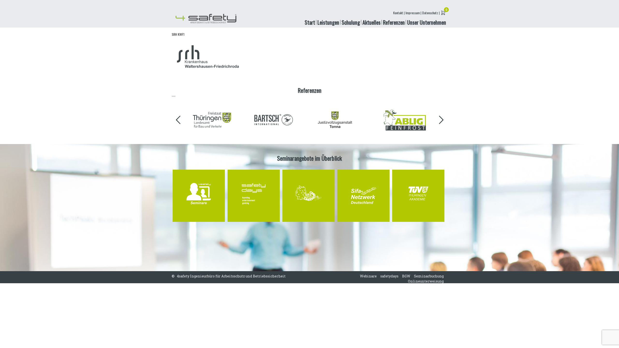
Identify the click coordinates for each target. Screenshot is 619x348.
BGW (406, 276)
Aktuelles (371, 22)
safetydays (389, 276)
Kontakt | (399, 12)
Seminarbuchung (429, 276)
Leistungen (328, 22)
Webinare (368, 276)
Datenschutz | (431, 12)
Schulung (351, 22)
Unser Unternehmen (426, 22)
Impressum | (413, 12)
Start (310, 22)
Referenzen (394, 22)
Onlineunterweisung (426, 281)
